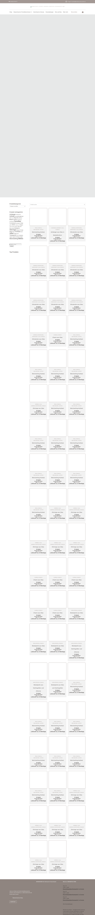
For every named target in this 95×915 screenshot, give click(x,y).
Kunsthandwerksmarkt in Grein (73, 889)
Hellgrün (21, 224)
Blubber (20, 217)
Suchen (11, 246)
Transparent (13, 235)
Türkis (18, 235)
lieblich (16, 226)
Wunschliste (74, 12)
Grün (13, 225)
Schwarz (18, 231)
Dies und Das (58, 12)
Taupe (15, 233)
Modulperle (17, 228)
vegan (11, 236)
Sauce (13, 231)
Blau (18, 217)
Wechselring (14, 238)
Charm (15, 219)
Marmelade (12, 228)
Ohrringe (13, 230)
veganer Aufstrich (16, 236)
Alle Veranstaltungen (68, 904)
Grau (21, 223)
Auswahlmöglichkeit (19, 216)
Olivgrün (18, 230)
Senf (22, 231)
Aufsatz (12, 216)
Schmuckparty (14, 1)
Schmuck (58, 229)
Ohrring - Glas (38, 404)
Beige (15, 217)
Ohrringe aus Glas (38, 408)
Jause (11, 226)
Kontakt (13, 901)
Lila (20, 226)
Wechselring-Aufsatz (38, 232)
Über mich (65, 12)
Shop (11, 12)
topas (18, 233)
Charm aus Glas (57, 337)
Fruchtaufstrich (13, 223)
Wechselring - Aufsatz (38, 229)
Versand (39, 236)
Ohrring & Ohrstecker (38, 265)
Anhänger (13, 214)
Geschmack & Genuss (38, 12)
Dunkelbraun (19, 219)
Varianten (21, 235)
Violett (21, 236)
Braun (11, 219)
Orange (21, 230)
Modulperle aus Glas (76, 613)
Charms (36, 577)
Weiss (20, 238)
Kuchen (13, 226)
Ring (11, 231)
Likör (19, 226)
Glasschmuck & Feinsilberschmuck (22, 12)
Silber (12, 233)
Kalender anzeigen (67, 902)
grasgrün (18, 223)
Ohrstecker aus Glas (76, 232)
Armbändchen (18, 214)
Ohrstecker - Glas (74, 229)
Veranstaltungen (50, 12)
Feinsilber (17, 221)
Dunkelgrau (12, 221)
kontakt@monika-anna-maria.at (79, 1)
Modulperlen (74, 610)
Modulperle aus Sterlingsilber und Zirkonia (76, 649)
